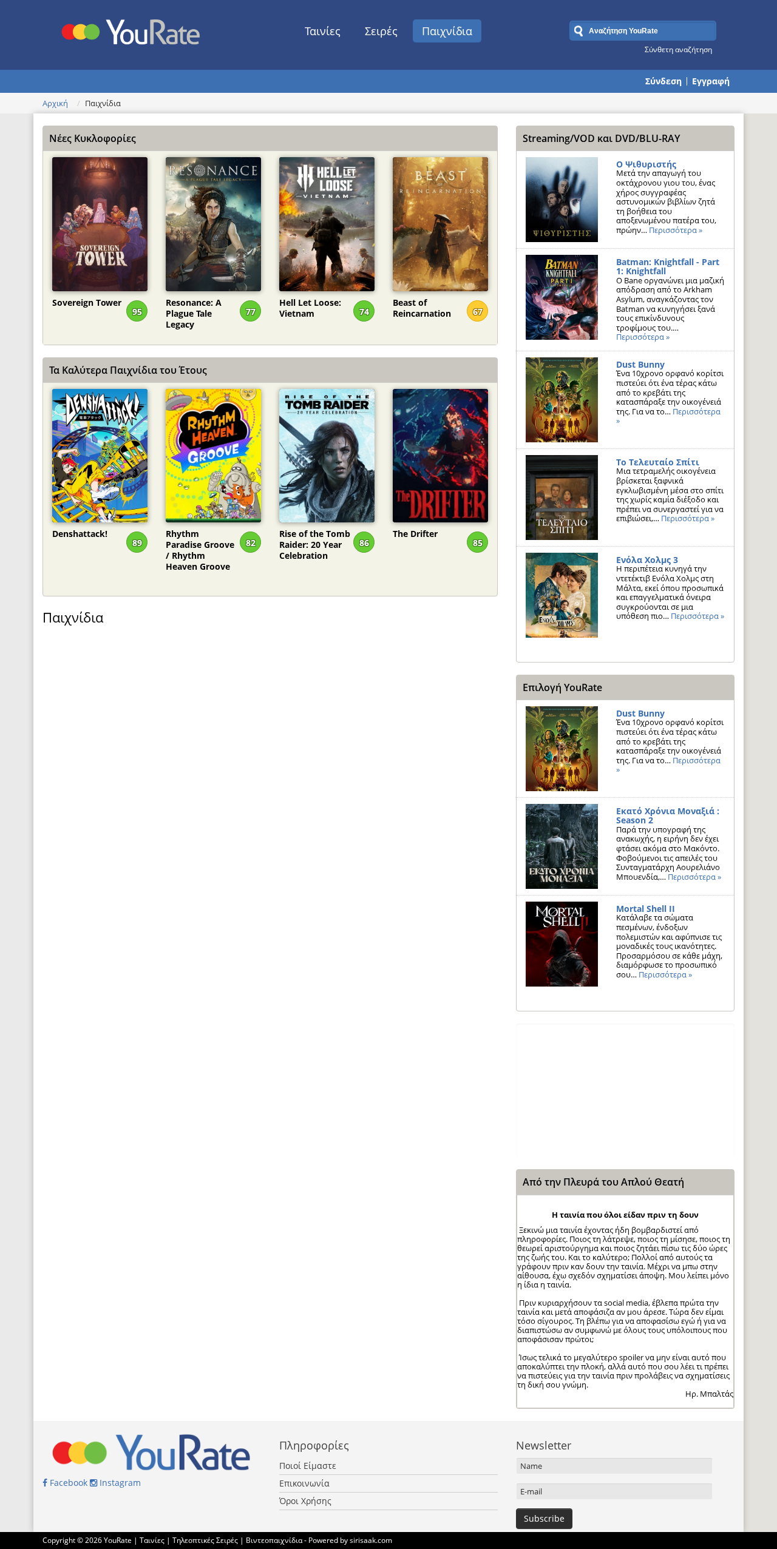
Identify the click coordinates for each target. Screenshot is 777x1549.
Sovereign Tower (86, 302)
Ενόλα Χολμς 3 (647, 559)
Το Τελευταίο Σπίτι (657, 462)
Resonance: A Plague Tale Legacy (194, 308)
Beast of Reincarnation (422, 308)
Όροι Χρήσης (305, 1501)
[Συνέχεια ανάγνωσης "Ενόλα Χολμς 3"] (562, 595)
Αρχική (55, 103)
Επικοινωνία (304, 1483)
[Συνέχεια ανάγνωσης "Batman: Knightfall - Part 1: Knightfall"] (562, 297)
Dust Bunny (640, 364)
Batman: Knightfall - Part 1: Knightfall (667, 266)
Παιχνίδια (447, 31)
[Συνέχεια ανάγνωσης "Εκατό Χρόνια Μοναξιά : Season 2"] (562, 846)
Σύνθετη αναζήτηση (678, 49)
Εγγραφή (711, 81)
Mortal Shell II (645, 908)
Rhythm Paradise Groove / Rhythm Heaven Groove (200, 540)
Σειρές (381, 31)
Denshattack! (79, 533)
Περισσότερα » (675, 229)
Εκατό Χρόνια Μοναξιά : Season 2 (667, 815)
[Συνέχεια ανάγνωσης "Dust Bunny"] (562, 399)
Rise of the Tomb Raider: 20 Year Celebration (314, 540)
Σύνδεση (663, 81)
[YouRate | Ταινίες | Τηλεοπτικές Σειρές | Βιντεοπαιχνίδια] (131, 28)
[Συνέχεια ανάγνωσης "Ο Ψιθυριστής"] (562, 199)
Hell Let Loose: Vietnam (310, 308)
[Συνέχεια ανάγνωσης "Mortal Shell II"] (562, 944)
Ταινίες (323, 31)
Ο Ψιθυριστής (646, 164)
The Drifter (415, 533)
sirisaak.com (371, 1540)
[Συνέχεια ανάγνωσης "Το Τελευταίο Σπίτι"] (562, 497)
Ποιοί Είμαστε (307, 1465)
